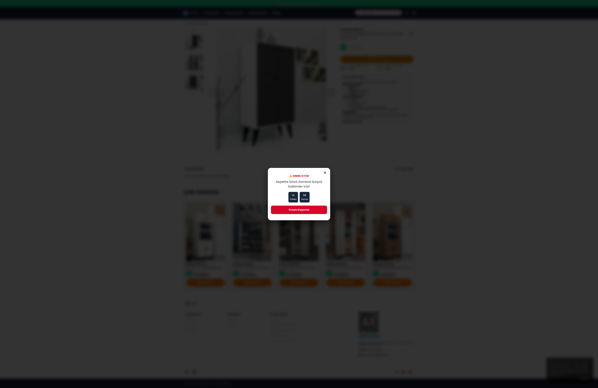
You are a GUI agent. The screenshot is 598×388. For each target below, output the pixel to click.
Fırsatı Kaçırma (299, 210)
